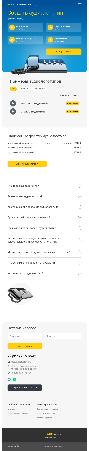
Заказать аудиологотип (27, 164)
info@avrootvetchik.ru (21, 362)
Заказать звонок (25, 346)
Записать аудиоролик (46, 413)
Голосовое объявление (18, 413)
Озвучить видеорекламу (47, 409)
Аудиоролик (13, 409)
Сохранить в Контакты (22, 387)
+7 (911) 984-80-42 (22, 356)
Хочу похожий (72, 103)
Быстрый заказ (63, 51)
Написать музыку (44, 418)
